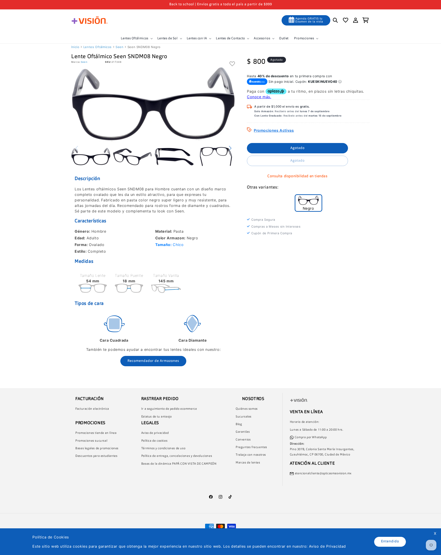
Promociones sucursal (91, 440)
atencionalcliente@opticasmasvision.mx (323, 473)
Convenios (243, 439)
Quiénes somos (247, 408)
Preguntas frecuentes (251, 447)
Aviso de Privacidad (327, 546)
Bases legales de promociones (97, 448)
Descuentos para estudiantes (96, 456)
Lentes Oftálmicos (97, 47)
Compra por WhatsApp (311, 437)
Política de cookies (154, 440)
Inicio (75, 47)
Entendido (390, 541)
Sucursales (244, 416)
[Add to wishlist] (232, 64)
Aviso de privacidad (155, 433)
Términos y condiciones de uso (163, 448)
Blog (239, 424)
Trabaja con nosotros (251, 455)
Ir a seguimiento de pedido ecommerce (169, 408)
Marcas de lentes (248, 462)
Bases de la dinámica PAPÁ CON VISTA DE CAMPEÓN (179, 463)
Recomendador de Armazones (153, 361)
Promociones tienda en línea (95, 433)
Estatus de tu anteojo (156, 416)
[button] (136, 38)
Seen (119, 47)
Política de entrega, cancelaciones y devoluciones (176, 456)
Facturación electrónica (92, 408)
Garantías (243, 432)
